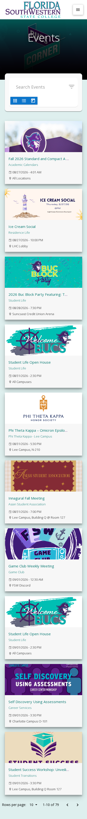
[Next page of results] (77, 805)
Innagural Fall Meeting (26, 498)
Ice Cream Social (22, 226)
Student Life (17, 300)
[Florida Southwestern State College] (37, 9)
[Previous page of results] (67, 805)
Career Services (19, 708)
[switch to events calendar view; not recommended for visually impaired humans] (32, 101)
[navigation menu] (78, 9)
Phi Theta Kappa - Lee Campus (30, 436)
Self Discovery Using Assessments (37, 701)
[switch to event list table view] (24, 101)
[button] (73, 87)
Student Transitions (22, 775)
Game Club (16, 572)
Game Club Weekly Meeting (31, 566)
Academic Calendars (23, 164)
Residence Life (19, 232)
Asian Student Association (27, 504)
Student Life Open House (29, 362)
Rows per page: (17, 804)
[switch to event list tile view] (15, 101)
